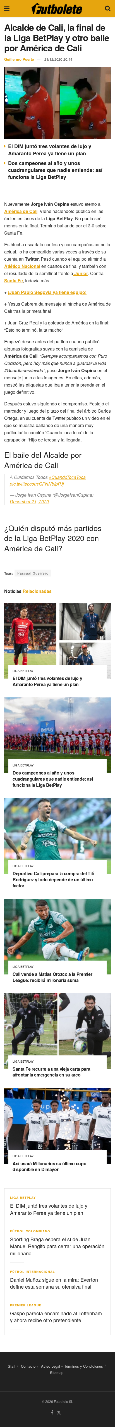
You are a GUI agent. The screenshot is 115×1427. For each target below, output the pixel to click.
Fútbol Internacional (32, 1271)
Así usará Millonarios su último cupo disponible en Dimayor (49, 1166)
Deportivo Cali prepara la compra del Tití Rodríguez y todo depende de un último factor (53, 879)
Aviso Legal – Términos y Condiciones (72, 1366)
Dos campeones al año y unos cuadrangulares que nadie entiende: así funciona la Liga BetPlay (55, 170)
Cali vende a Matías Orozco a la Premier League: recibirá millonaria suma (52, 977)
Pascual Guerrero (33, 573)
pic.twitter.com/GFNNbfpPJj (37, 484)
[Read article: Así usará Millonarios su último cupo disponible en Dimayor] (57, 1126)
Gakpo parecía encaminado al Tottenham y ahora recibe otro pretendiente (56, 1316)
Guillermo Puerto (19, 59)
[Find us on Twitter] (59, 1413)
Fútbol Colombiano (30, 1231)
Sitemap (56, 1372)
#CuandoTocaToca (67, 477)
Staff (11, 1366)
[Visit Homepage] (57, 8)
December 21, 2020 (29, 501)
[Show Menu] (6, 8)
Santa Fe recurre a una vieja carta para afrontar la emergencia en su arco (51, 1072)
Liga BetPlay (23, 670)
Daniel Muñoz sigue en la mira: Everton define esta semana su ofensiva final (54, 1283)
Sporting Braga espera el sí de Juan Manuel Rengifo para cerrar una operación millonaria (57, 1245)
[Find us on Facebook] (52, 1413)
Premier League (25, 1305)
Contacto (28, 1366)
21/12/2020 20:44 (58, 59)
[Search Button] (108, 8)
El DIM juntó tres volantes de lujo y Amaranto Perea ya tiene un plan (49, 150)
